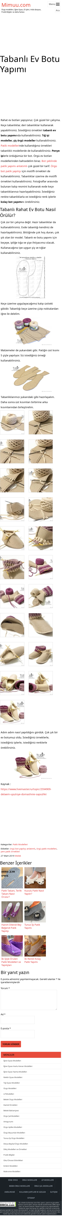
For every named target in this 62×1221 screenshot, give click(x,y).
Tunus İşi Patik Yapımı (32, 926)
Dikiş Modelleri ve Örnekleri (15, 1149)
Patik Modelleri (20, 844)
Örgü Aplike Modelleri (12, 1127)
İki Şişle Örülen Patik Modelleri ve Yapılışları (11, 962)
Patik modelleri (10, 145)
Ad (3, 1014)
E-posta (6, 1028)
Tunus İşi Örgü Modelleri (13, 1138)
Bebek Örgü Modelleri (12, 1099)
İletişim (53, 1192)
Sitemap (31, 1198)
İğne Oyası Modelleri (12, 1060)
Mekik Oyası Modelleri (12, 1077)
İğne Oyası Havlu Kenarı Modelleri (17, 1066)
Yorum (5, 988)
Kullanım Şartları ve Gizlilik (32, 1192)
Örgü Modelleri (9, 1088)
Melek (18, 855)
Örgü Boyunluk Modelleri (14, 1132)
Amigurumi (8, 1121)
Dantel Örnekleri (10, 1105)
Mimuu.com (16, 4)
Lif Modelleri (8, 1094)
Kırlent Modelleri (10, 1166)
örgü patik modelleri (46, 848)
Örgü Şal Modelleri (11, 1116)
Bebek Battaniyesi (11, 1110)
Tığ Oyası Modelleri (11, 1083)
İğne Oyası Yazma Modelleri (15, 1071)
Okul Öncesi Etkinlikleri (13, 1160)
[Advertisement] (31, 34)
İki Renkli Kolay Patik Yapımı (32, 960)
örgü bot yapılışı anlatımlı (22, 848)
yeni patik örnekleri (10, 851)
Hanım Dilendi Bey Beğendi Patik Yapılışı (11, 928)
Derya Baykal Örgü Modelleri (15, 1143)
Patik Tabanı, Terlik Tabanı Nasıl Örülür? (11, 893)
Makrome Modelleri (11, 1171)
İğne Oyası (13, 1180)
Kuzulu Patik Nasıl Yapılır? (34, 892)
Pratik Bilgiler (9, 1155)
